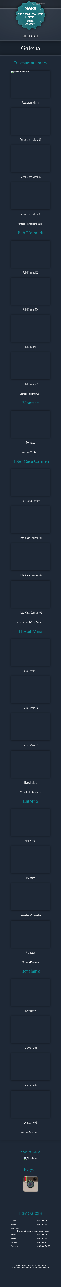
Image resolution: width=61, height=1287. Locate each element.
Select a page (30, 36)
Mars (34, 1265)
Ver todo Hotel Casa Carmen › (30, 622)
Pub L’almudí (30, 232)
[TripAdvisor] (33, 1275)
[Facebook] (22, 1275)
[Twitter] (17, 1275)
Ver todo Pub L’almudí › (30, 394)
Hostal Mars (30, 631)
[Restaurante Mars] (30, 72)
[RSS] (43, 1275)
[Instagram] (38, 1275)
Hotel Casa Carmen (30, 461)
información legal (41, 1268)
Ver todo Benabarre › (30, 1132)
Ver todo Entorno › (30, 962)
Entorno (30, 801)
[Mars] (30, 16)
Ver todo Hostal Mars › (30, 792)
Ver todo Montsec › (30, 452)
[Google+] (27, 1275)
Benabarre (30, 971)
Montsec (30, 402)
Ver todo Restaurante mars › (30, 224)
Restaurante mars (30, 62)
